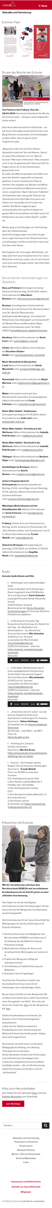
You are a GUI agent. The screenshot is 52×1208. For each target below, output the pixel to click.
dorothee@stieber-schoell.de (30, 355)
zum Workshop (15, 1103)
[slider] (44, 660)
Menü (44, 6)
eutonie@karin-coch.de (26, 341)
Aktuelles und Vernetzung (26, 1138)
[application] (29, 660)
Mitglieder (26, 1192)
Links (26, 1162)
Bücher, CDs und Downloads (26, 1154)
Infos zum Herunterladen (18, 1088)
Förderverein (26, 1146)
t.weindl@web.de (24, 537)
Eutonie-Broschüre (12, 1096)
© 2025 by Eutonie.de (12, 1201)
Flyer (34, 1093)
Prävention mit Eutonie (17, 822)
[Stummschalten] (38, 660)
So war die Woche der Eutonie (22, 72)
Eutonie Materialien (26, 1158)
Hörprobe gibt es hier (18, 737)
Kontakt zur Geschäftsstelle (26, 1187)
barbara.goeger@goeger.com (30, 460)
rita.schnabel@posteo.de (20, 643)
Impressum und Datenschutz (26, 1181)
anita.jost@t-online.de (13, 421)
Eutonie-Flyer (11, 22)
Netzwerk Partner (26, 1150)
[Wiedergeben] (11, 660)
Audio (6, 571)
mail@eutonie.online (32, 435)
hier (26, 1005)
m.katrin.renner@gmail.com (30, 474)
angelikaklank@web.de (26, 555)
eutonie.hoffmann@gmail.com (23, 499)
